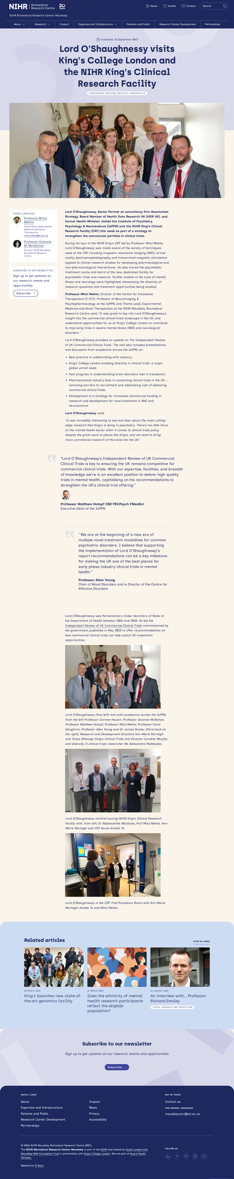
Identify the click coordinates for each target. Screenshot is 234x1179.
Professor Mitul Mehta (35, 220)
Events (171, 5)
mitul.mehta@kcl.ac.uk (36, 235)
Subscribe (23, 293)
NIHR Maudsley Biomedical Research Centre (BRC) (32, 6)
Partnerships (212, 24)
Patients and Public (138, 24)
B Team (39, 1165)
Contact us (173, 1102)
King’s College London (97, 1153)
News (153, 5)
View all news (201, 941)
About (18, 24)
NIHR (104, 1149)
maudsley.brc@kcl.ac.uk (182, 1114)
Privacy (94, 1113)
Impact (64, 24)
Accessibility (98, 1119)
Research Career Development (177, 24)
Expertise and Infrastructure (96, 24)
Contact (191, 5)
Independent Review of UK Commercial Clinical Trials (103, 625)
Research (41, 24)
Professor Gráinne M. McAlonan (37, 244)
